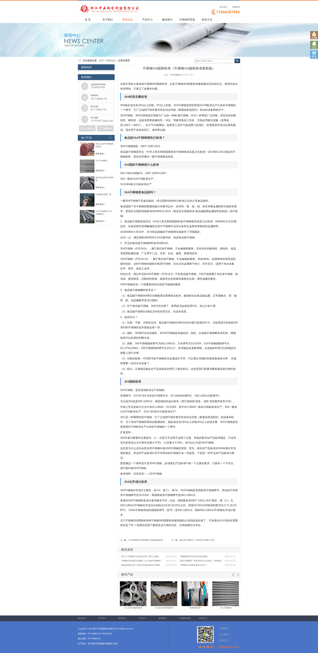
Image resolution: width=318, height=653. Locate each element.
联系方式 (207, 19)
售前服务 (224, 628)
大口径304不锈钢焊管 (164, 608)
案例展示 (167, 19)
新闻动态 (127, 19)
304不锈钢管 (175, 75)
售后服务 (224, 634)
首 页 (88, 19)
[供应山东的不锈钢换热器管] (87, 155)
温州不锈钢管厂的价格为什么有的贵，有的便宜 (201, 561)
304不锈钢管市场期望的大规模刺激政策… (146, 540)
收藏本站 (236, 7)
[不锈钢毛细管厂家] (87, 206)
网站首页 (82, 618)
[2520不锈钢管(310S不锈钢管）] (87, 223)
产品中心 (147, 19)
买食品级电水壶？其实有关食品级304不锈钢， (141, 565)
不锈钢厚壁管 (195, 608)
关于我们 (107, 19)
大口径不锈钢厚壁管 (133, 608)
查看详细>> (100, 154)
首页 (101, 60)
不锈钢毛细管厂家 (103, 194)
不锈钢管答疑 (187, 19)
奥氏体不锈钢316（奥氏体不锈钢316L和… (197, 540)
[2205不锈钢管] (87, 172)
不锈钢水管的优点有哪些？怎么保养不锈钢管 (141, 561)
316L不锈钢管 (226, 608)
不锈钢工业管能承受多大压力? (193, 565)
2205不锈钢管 (101, 161)
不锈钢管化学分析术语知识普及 (194, 556)
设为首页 (223, 7)
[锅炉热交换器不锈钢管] (87, 189)
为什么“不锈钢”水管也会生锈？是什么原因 (140, 556)
